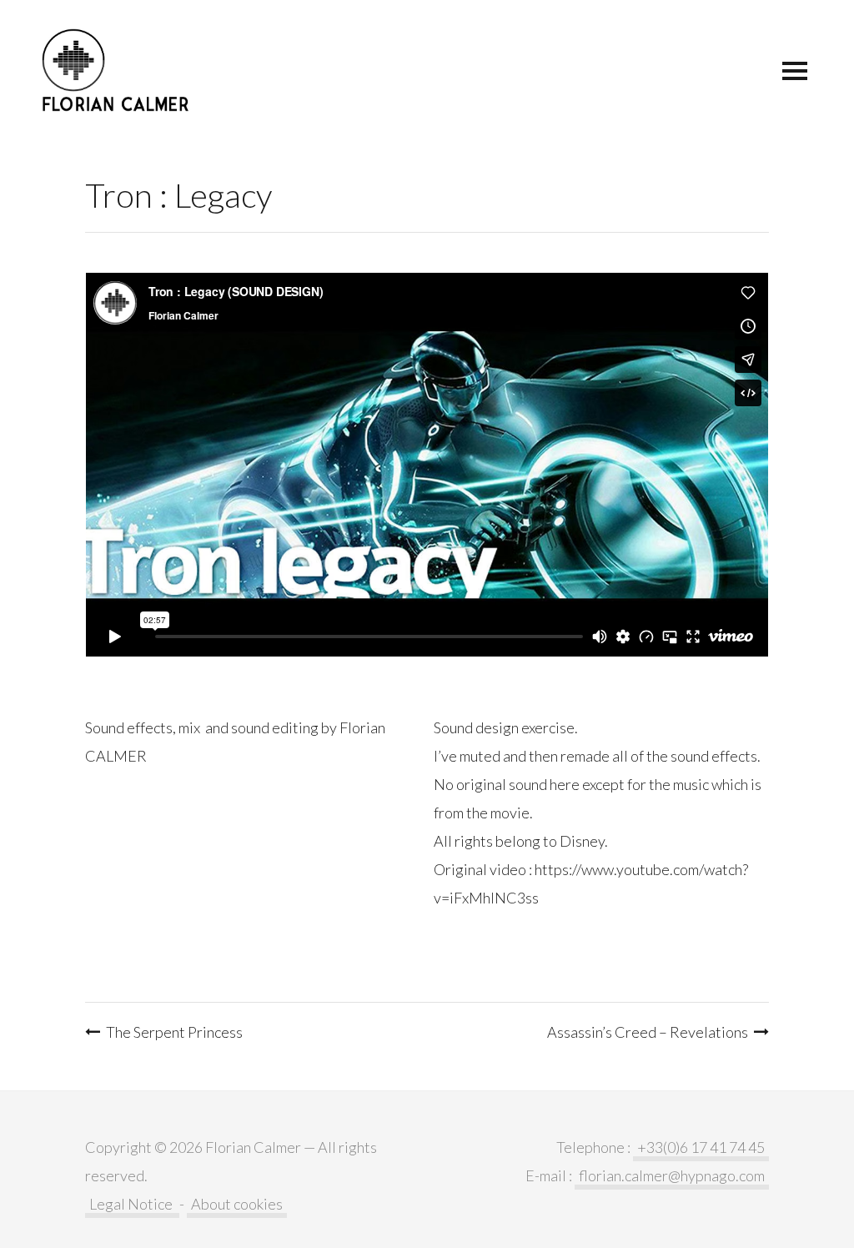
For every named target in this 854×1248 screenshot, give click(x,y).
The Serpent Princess (174, 1032)
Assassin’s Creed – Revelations (647, 1032)
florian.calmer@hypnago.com (672, 1175)
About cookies (237, 1204)
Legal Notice (132, 1204)
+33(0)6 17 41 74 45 (701, 1147)
